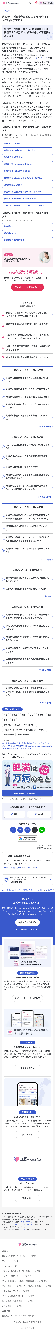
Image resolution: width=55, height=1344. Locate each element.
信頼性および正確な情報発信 (23, 1224)
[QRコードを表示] (20, 830)
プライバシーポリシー (18, 135)
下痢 (5, 720)
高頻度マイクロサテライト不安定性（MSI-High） (24, 730)
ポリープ (44, 58)
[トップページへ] (27, 1246)
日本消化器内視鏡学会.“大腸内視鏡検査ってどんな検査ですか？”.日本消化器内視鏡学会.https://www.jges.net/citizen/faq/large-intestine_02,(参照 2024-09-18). (27, 745)
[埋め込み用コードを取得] (27, 830)
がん (35, 58)
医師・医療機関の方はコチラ (27, 929)
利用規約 (5, 135)
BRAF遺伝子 (9, 734)
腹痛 (49, 715)
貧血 (31, 715)
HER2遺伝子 (23, 734)
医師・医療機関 (26, 1222)
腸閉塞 (40, 715)
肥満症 (14, 715)
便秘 (23, 715)
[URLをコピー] (13, 830)
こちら (23, 1229)
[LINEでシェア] (42, 830)
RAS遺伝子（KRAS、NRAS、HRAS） (19, 725)
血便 (13, 720)
